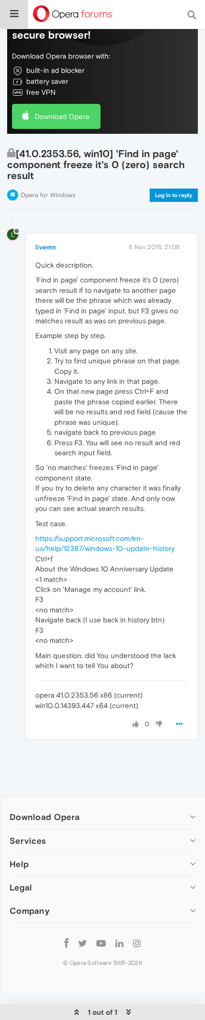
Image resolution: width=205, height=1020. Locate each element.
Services (28, 841)
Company (30, 911)
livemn (45, 247)
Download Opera (62, 116)
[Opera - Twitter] (82, 943)
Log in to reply (174, 195)
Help (19, 864)
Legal (21, 887)
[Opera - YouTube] (101, 943)
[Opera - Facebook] (66, 943)
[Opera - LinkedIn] (119, 943)
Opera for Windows (47, 195)
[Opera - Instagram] (136, 943)
